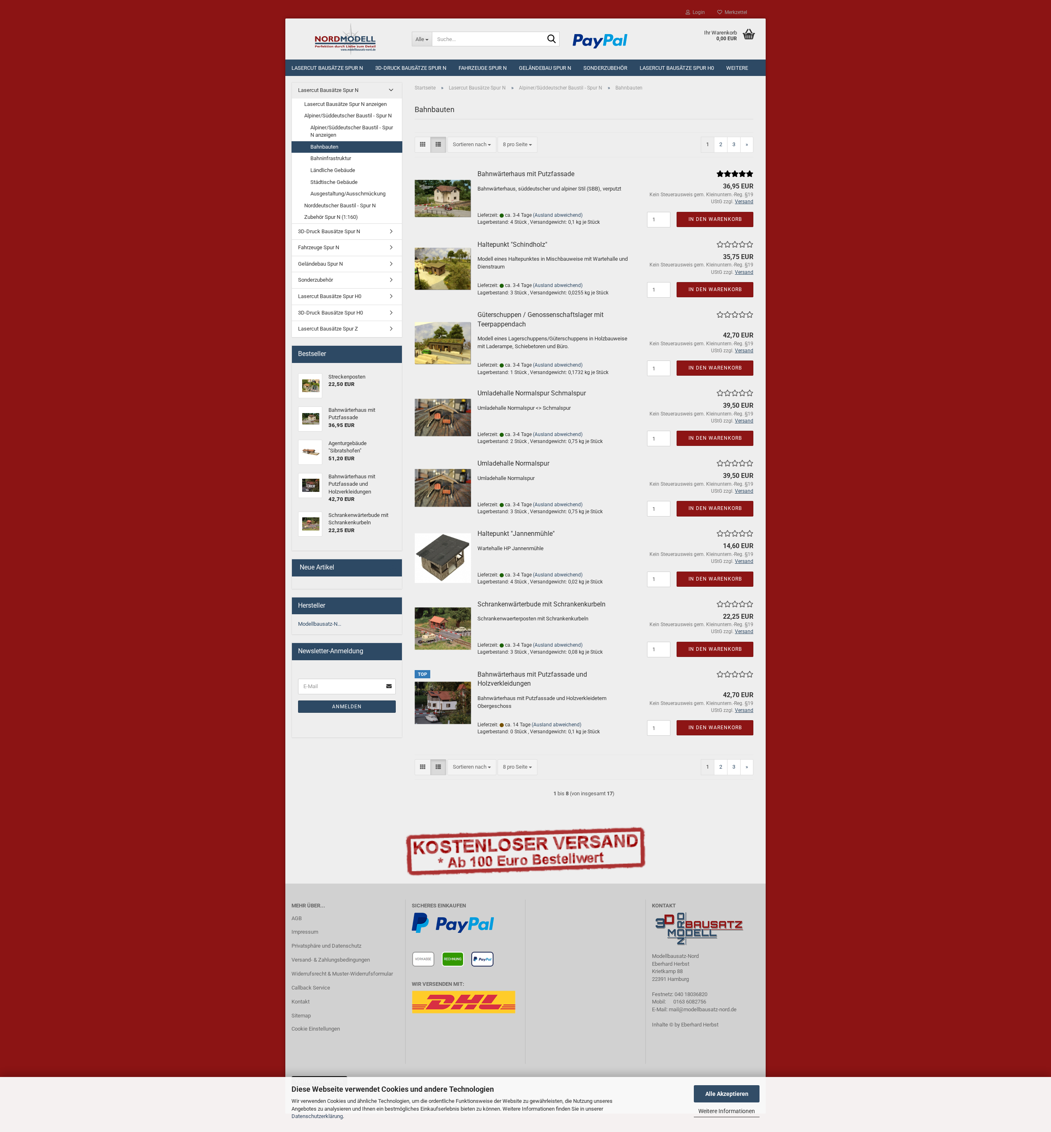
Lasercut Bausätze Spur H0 (677, 68)
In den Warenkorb (715, 219)
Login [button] (697, 12)
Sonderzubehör (605, 68)
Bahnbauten (324, 147)
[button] (423, 145)
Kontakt (300, 1002)
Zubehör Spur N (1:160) (331, 217)
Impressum (304, 932)
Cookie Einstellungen (315, 1029)
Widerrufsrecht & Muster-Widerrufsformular (342, 974)
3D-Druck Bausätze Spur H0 (330, 313)
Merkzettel (734, 12)
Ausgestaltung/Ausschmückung (348, 194)
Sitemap (301, 1016)
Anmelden (347, 707)
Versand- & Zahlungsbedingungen (330, 960)
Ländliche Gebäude (332, 170)
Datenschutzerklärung (317, 1116)
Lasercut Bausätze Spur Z (328, 329)
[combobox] (471, 145)
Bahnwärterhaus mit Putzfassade (525, 174)
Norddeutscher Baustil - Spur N (340, 205)
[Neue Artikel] (392, 567)
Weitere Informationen (726, 1111)
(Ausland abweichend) (558, 215)
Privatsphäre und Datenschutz (326, 946)
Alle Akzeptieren (726, 1094)
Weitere (737, 68)
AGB (296, 918)
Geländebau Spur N (545, 68)
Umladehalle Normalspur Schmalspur (531, 393)
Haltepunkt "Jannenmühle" (516, 533)
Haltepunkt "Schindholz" (512, 244)
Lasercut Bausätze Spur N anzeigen (345, 104)
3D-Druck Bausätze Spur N (410, 68)
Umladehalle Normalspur (513, 463)
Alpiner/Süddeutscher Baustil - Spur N (348, 116)
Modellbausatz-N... (319, 624)
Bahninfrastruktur (330, 158)
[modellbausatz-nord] (345, 39)
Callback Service (310, 988)
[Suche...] (552, 39)
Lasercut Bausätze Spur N (327, 68)
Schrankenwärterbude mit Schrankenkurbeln (541, 604)
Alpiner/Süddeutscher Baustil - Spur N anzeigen (351, 131)
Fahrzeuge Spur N (483, 68)
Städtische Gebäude (334, 182)
